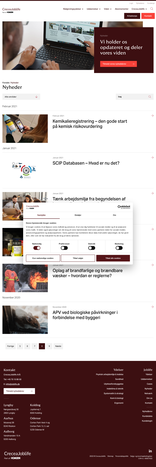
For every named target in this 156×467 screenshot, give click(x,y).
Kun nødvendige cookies (43, 258)
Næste (58, 346)
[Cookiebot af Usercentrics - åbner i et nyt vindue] (119, 207)
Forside (5, 82)
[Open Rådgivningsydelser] (83, 9)
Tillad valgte (78, 258)
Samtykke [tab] (41, 215)
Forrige (10, 346)
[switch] (64, 248)
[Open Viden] (111, 9)
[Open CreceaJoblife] (146, 9)
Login (131, 3)
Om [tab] (114, 215)
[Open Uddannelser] (100, 9)
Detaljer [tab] (78, 215)
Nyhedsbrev (140, 3)
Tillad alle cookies (113, 258)
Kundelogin (151, 3)
